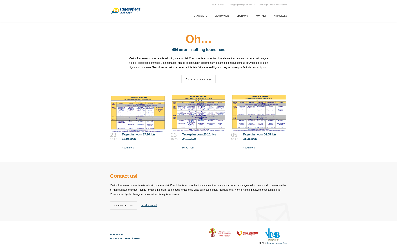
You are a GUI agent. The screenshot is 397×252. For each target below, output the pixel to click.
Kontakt (261, 16)
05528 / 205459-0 (218, 5)
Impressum (116, 234)
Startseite (200, 16)
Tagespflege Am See (277, 243)
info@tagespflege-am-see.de (242, 5)
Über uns (242, 16)
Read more (128, 147)
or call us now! (149, 205)
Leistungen (222, 16)
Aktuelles (280, 16)
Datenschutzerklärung (125, 238)
